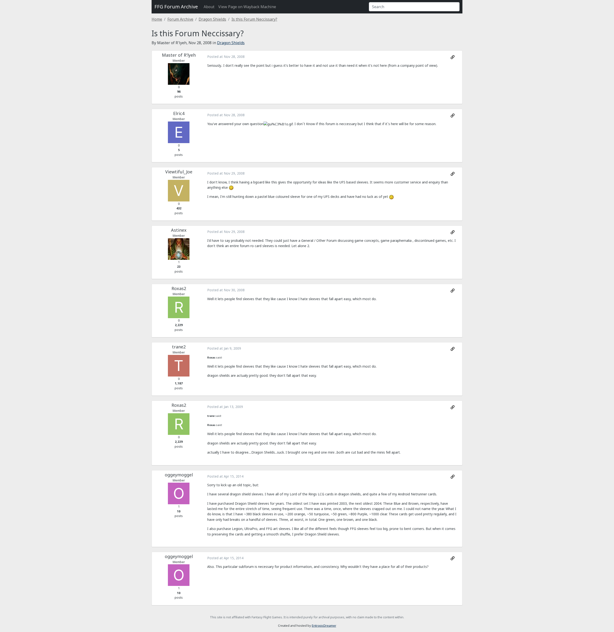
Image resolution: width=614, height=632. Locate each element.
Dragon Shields (212, 19)
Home (157, 19)
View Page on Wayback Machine (247, 6)
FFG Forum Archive (176, 6)
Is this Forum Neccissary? (254, 19)
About (209, 6)
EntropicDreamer (324, 625)
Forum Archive (180, 19)
